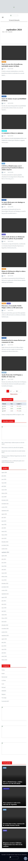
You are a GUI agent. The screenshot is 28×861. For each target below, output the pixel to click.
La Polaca (4, 680)
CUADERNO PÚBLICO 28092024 (12, 133)
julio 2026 (4, 475)
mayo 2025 (4, 524)
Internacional (4, 677)
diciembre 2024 (5, 541)
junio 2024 (4, 562)
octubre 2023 (4, 590)
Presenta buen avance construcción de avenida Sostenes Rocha (13, 824)
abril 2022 (4, 652)
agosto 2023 (4, 597)
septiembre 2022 (5, 635)
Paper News (17, 854)
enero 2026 (4, 496)
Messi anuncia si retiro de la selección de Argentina (12, 447)
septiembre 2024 (5, 552)
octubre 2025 (4, 507)
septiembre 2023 (5, 593)
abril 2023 (4, 611)
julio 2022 (4, 642)
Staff (5, 68)
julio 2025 (4, 517)
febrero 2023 (4, 618)
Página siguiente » (14, 394)
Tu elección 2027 (5, 701)
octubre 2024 (4, 548)
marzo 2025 (4, 531)
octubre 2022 (4, 632)
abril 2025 (4, 528)
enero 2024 (4, 580)
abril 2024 (4, 569)
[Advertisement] (14, 37)
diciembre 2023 (5, 583)
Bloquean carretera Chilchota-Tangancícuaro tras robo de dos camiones (12, 844)
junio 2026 (4, 479)
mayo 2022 (4, 649)
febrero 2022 (4, 659)
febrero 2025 (4, 534)
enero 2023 (4, 621)
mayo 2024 (4, 566)
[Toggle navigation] (3, 17)
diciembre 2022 (5, 625)
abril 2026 (4, 486)
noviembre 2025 (5, 503)
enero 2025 (4, 538)
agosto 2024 (4, 555)
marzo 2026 (4, 489)
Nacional (4, 96)
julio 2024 (4, 559)
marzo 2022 (4, 656)
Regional (4, 372)
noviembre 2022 (5, 628)
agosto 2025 (4, 514)
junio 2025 (4, 521)
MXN (14, 414)
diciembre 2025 (5, 500)
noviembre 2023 (5, 586)
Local (3, 163)
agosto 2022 (4, 639)
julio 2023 (4, 600)
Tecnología (4, 697)
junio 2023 (4, 604)
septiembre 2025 (5, 510)
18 (16, 391)
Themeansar (24, 854)
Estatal (3, 234)
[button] (25, 858)
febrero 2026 (4, 493)
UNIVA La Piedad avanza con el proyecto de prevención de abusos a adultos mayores (12, 167)
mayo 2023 (4, 607)
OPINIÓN (4, 130)
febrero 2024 (4, 576)
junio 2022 (4, 645)
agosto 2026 (4, 472)
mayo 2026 (4, 482)
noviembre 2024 (5, 545)
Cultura (3, 61)
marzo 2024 (4, 573)
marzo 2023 (4, 614)
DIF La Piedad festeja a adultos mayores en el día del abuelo (12, 782)
